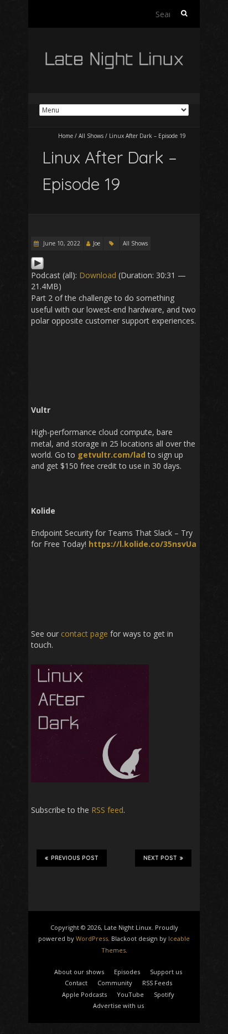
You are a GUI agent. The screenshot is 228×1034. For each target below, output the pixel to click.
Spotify (164, 994)
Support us (166, 972)
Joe (96, 243)
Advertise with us (118, 1005)
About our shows (79, 972)
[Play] (37, 262)
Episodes (127, 972)
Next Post (160, 858)
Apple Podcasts (84, 994)
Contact (76, 983)
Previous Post (75, 858)
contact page (84, 633)
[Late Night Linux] (114, 55)
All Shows (91, 136)
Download (97, 275)
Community (114, 983)
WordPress (92, 938)
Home (65, 136)
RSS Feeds (157, 983)
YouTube (130, 994)
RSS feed (107, 810)
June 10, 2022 (61, 243)
